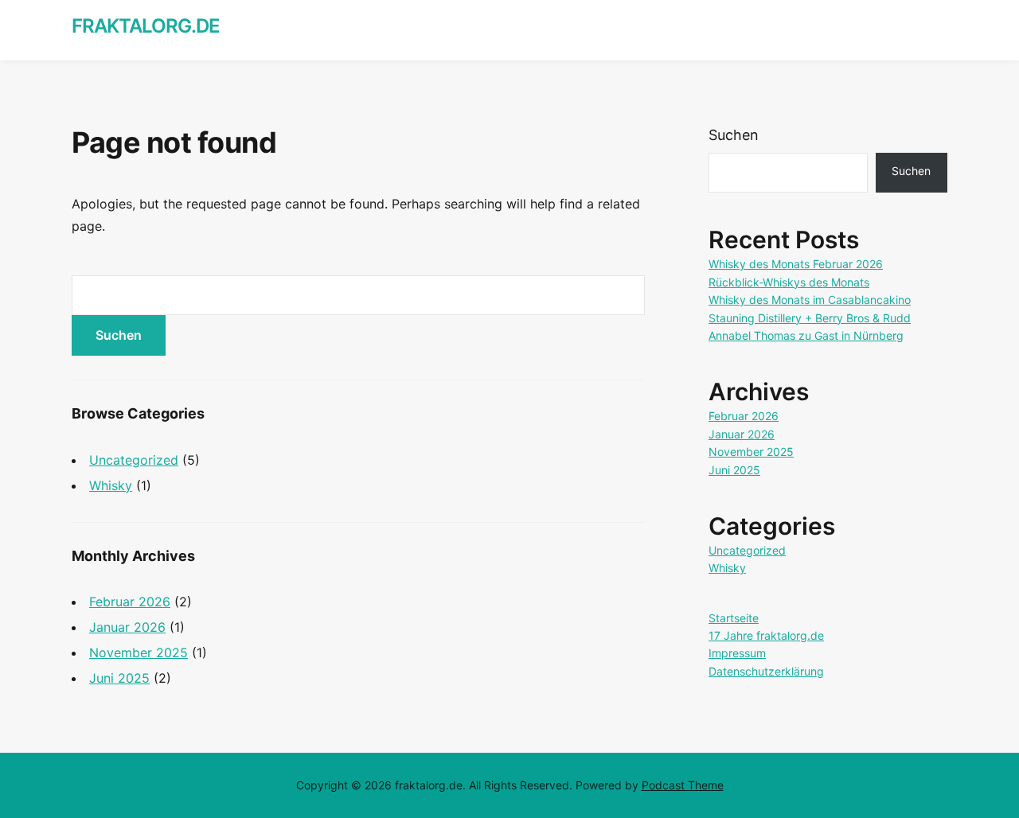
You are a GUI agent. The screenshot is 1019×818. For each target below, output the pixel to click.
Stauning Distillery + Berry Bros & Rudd (810, 318)
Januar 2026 (127, 627)
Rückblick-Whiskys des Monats (789, 282)
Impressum (737, 653)
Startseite (734, 618)
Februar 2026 (129, 602)
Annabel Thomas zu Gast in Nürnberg (806, 335)
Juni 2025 (119, 678)
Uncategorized (133, 460)
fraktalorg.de (146, 25)
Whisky (110, 485)
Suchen (734, 135)
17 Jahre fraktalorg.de (766, 635)
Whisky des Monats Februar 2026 (796, 264)
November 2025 (138, 652)
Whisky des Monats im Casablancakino (810, 299)
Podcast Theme (683, 785)
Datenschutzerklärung (766, 671)
